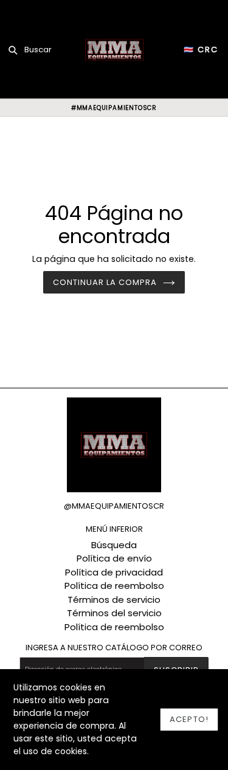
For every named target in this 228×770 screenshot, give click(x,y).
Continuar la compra (105, 282)
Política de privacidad (114, 572)
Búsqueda (114, 544)
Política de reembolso (114, 585)
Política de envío (114, 558)
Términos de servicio (114, 599)
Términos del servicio (114, 613)
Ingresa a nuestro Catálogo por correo (114, 648)
